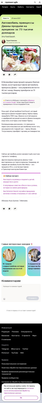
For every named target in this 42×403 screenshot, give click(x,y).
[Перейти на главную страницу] (11, 2)
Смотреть (30, 7)
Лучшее (5, 7)
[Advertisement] (16, 226)
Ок (21, 398)
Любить (20, 7)
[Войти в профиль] (39, 2)
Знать (12, 7)
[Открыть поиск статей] (35, 2)
